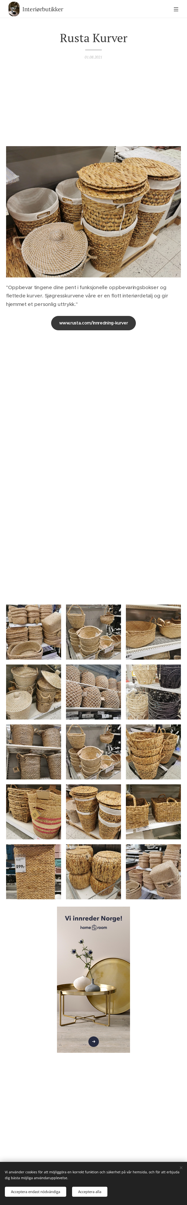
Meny (176, 9)
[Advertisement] (93, 102)
